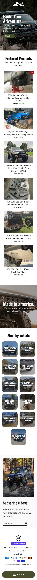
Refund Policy (18, 554)
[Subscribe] (25, 523)
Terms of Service (22, 551)
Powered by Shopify (26, 564)
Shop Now (9, 36)
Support (12, 551)
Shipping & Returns (26, 548)
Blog (5, 548)
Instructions (13, 548)
